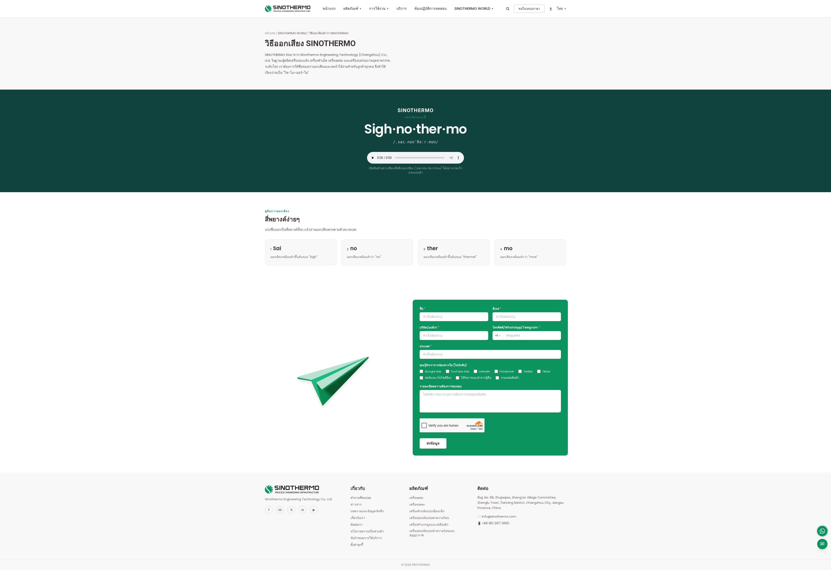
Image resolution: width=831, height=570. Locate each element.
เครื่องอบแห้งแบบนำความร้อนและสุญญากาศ (432, 533)
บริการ (401, 8)
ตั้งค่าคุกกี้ (357, 545)
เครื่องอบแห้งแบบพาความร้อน (429, 518)
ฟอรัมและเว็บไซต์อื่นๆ (438, 378)
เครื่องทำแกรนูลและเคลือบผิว (428, 524)
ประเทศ (426, 346)
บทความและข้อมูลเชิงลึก (367, 511)
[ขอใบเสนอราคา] (822, 544)
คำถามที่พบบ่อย (361, 498)
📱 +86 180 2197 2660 (493, 523)
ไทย (561, 8)
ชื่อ (422, 309)
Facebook (507, 371)
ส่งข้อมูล (433, 443)
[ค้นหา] (508, 9)
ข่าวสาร (356, 504)
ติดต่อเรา (357, 524)
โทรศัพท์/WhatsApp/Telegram (516, 327)
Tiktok (546, 371)
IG (280, 510)
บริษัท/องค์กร (429, 327)
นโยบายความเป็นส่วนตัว (367, 531)
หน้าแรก (329, 8)
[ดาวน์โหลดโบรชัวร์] (551, 9)
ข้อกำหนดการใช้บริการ (366, 538)
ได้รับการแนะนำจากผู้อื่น (476, 378)
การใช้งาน (379, 8)
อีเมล (497, 309)
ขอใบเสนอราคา (529, 8)
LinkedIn (484, 371)
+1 (497, 335)
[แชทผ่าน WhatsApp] (822, 531)
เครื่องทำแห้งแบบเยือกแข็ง (426, 511)
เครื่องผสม (416, 498)
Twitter (528, 371)
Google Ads (433, 371)
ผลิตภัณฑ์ (352, 8)
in (302, 510)
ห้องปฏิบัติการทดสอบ (430, 8)
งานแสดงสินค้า (510, 378)
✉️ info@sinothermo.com (496, 516)
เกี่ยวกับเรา (358, 518)
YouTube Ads (460, 371)
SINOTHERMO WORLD (473, 8)
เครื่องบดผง (417, 504)
